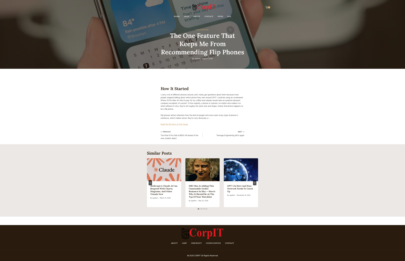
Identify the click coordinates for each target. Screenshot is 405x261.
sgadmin (197, 58)
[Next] (254, 182)
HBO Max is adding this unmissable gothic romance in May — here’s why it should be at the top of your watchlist (202, 191)
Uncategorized (202, 30)
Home (177, 16)
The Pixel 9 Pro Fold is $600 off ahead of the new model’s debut (179, 135)
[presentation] (164, 169)
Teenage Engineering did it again (230, 134)
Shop (186, 16)
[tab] (198, 208)
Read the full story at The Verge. (174, 124)
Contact (208, 16)
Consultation (213, 243)
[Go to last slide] (150, 182)
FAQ (229, 16)
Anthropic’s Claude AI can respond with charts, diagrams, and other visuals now (163, 190)
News (220, 16)
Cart (184, 243)
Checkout (196, 243)
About (197, 16)
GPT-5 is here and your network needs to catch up (240, 189)
